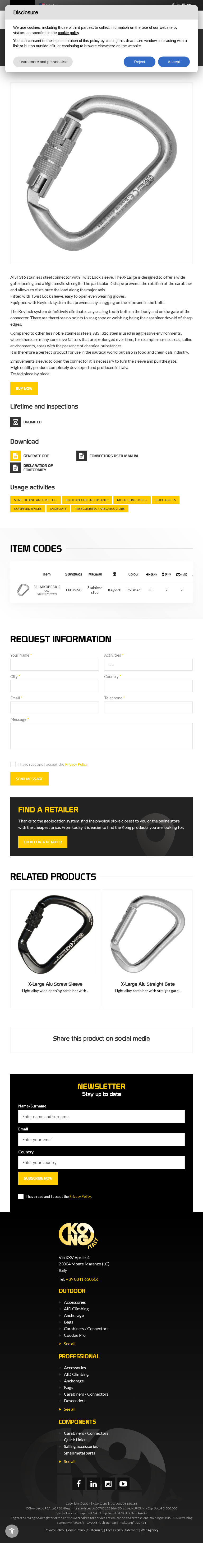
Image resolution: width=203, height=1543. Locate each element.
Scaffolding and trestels (35, 500)
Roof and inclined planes (87, 500)
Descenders (74, 1400)
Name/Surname (32, 1106)
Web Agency (149, 1530)
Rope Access (166, 500)
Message (19, 719)
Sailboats (58, 509)
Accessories (75, 1301)
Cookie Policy (75, 1530)
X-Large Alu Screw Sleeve (55, 984)
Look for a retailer (43, 842)
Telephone (114, 697)
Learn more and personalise (43, 61)
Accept (174, 61)
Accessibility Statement (122, 1530)
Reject (139, 61)
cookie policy (68, 33)
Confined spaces (27, 509)
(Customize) (94, 1530)
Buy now (24, 388)
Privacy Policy (76, 764)
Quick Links (74, 1439)
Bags (68, 1321)
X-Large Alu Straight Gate (148, 984)
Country (112, 676)
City (15, 676)
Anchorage (74, 1315)
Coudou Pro (75, 1335)
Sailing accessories (81, 1446)
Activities (114, 655)
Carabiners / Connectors (86, 1328)
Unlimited (32, 422)
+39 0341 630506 (82, 1279)
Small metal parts (79, 1452)
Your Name (21, 655)
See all (69, 1343)
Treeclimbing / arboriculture (100, 509)
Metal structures (132, 500)
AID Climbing (76, 1308)
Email (16, 697)
